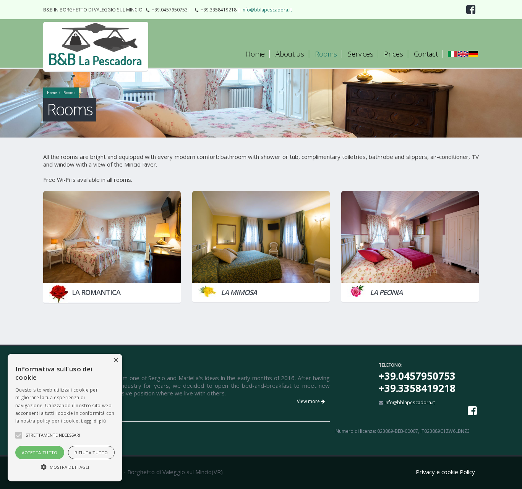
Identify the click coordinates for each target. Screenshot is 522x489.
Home (255, 53)
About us (290, 53)
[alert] (65, 417)
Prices (393, 53)
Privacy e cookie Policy (445, 472)
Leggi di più (93, 421)
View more (309, 401)
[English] (463, 53)
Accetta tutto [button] (40, 452)
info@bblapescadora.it (267, 9)
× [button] (115, 360)
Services (360, 53)
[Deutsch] (473, 53)
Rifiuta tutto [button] (91, 452)
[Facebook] (472, 410)
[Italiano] (452, 53)
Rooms (326, 53)
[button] (65, 467)
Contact (426, 53)
